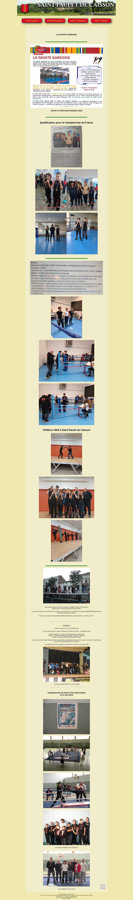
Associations (32, 20)
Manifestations (55, 20)
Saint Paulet (101, 20)
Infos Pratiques (78, 20)
